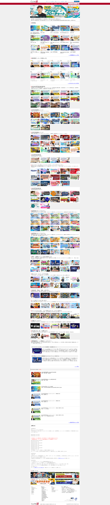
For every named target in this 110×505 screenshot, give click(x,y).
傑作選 (66, 1)
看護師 (43, 500)
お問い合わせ (53, 491)
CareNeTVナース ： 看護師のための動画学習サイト (68, 489)
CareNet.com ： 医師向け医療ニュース (67, 487)
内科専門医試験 (44, 494)
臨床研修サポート (44, 487)
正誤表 (53, 489)
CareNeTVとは (33, 487)
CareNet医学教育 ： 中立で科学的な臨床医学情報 (68, 491)
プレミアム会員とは (51, 1)
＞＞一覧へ (77, 366)
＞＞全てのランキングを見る (73, 83)
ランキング (58, 1)
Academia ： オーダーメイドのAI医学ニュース (68, 488)
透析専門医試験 (44, 498)
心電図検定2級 (44, 492)
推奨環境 (53, 488)
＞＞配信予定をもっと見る (74, 422)
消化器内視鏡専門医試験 (45, 497)
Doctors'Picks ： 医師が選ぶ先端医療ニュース (67, 492)
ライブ (69, 1)
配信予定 (62, 1)
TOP (46, 1)
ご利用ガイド (53, 487)
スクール (72, 1)
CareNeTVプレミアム (34, 488)
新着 (55, 1)
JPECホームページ (61, 458)
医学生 (59, 3)
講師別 (62, 3)
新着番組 (33, 489)
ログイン (77, 1)
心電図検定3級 (44, 493)
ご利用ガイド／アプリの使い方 (39, 467)
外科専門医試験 (44, 495)
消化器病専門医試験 (44, 496)
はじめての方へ (48, 3)
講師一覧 (33, 492)
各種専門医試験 (44, 491)
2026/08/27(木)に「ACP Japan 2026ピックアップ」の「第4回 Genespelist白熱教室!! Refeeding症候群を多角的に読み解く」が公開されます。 (55, 20)
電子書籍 (43, 488)
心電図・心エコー (44, 489)
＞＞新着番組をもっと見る (74, 55)
